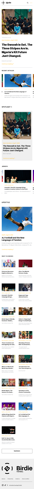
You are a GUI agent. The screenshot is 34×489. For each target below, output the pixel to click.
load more (17, 451)
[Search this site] (27, 3)
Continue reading (8, 64)
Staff (3, 235)
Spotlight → (7, 107)
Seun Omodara (6, 40)
